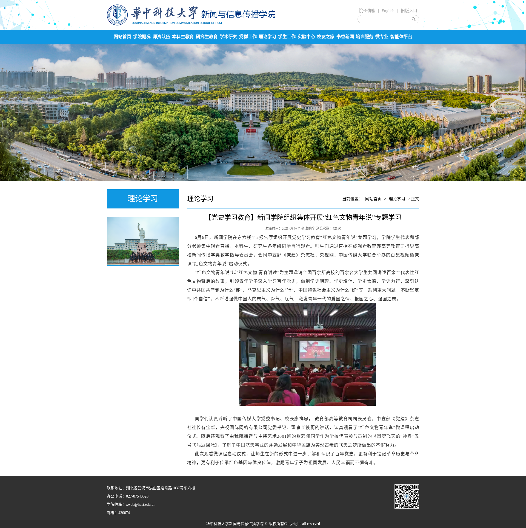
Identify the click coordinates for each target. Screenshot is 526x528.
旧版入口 (409, 11)
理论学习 (267, 36)
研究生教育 (207, 36)
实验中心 (306, 36)
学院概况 (142, 36)
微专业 (381, 36)
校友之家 (326, 36)
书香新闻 (345, 36)
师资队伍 (161, 36)
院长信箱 (367, 11)
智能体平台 (401, 36)
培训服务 (364, 36)
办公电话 (114, 496)
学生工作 (287, 36)
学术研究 (228, 36)
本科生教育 (183, 36)
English (388, 11)
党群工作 (248, 36)
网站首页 (122, 36)
